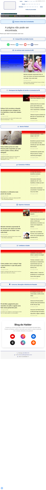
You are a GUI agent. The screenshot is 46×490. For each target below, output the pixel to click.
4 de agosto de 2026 (33, 120)
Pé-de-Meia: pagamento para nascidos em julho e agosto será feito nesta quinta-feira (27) (11, 305)
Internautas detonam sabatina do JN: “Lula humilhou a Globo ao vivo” (37, 180)
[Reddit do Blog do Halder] (33, 342)
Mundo (23, 4)
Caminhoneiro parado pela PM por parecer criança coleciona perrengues (37, 153)
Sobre (41, 6)
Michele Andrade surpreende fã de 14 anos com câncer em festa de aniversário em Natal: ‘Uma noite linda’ (28, 76)
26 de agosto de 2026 (34, 228)
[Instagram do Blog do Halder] (23, 336)
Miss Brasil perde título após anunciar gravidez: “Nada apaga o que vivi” (37, 133)
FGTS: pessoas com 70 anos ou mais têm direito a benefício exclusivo (37, 172)
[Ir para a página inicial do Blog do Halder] (10, 5)
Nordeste (21, 6)
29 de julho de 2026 (33, 315)
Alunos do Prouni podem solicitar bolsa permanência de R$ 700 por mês (37, 302)
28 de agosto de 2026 (21, 80)
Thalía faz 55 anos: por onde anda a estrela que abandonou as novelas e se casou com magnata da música (37, 222)
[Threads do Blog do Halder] (12, 342)
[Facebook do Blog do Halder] (33, 336)
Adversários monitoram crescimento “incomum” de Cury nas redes (37, 189)
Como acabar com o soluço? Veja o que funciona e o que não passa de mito (11, 265)
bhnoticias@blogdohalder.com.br (25, 354)
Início (21, 1)
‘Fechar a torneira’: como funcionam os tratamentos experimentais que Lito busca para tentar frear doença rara (37, 263)
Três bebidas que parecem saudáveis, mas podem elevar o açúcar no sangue (37, 252)
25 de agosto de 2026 (34, 111)
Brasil (26, 1)
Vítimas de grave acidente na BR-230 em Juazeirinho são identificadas (37, 116)
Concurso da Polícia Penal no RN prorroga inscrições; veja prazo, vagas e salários (37, 311)
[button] (11, 44)
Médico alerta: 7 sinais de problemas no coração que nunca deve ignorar (37, 274)
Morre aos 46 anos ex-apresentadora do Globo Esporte (36, 212)
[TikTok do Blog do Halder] (23, 342)
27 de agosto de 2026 (4, 116)
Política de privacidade (31, 9)
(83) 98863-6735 (26, 352)
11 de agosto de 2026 (34, 306)
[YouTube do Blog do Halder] (12, 336)
